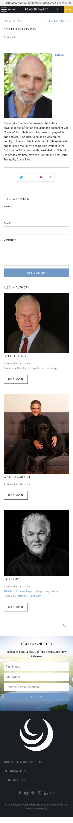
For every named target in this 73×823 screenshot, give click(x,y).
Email (7, 223)
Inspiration (35, 368)
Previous (52, 21)
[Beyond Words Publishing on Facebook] (20, 793)
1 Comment (24, 363)
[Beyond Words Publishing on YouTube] (26, 793)
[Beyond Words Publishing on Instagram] (39, 793)
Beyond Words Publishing (26, 804)
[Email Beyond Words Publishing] (52, 793)
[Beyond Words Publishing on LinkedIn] (46, 793)
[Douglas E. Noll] (36, 323)
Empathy (21, 368)
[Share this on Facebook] (31, 177)
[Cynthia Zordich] (36, 434)
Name (8, 206)
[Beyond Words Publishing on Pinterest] (33, 793)
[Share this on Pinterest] (41, 177)
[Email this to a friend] (51, 177)
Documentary (23, 591)
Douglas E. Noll (16, 356)
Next (64, 21)
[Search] (59, 9)
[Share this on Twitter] (21, 177)
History (37, 591)
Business (9, 368)
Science (21, 595)
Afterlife (8, 591)
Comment (10, 239)
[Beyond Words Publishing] (36, 9)
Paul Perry (12, 579)
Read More (16, 379)
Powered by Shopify (36, 808)
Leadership (51, 368)
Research (9, 595)
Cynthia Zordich (17, 477)
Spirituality (35, 595)
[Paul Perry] (36, 543)
